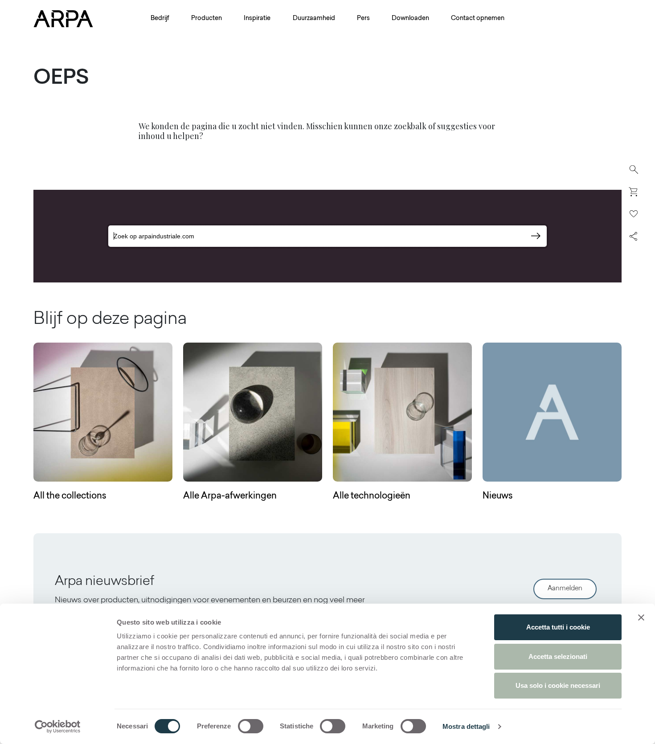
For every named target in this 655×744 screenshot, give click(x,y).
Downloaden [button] (410, 19)
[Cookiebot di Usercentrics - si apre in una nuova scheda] (58, 726)
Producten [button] (206, 19)
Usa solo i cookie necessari (558, 685)
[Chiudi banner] (641, 617)
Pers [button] (363, 19)
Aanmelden (565, 588)
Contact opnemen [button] (477, 19)
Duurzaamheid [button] (314, 19)
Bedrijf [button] (160, 19)
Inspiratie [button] (257, 19)
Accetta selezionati (557, 656)
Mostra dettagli (466, 726)
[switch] (250, 726)
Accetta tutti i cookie (558, 627)
